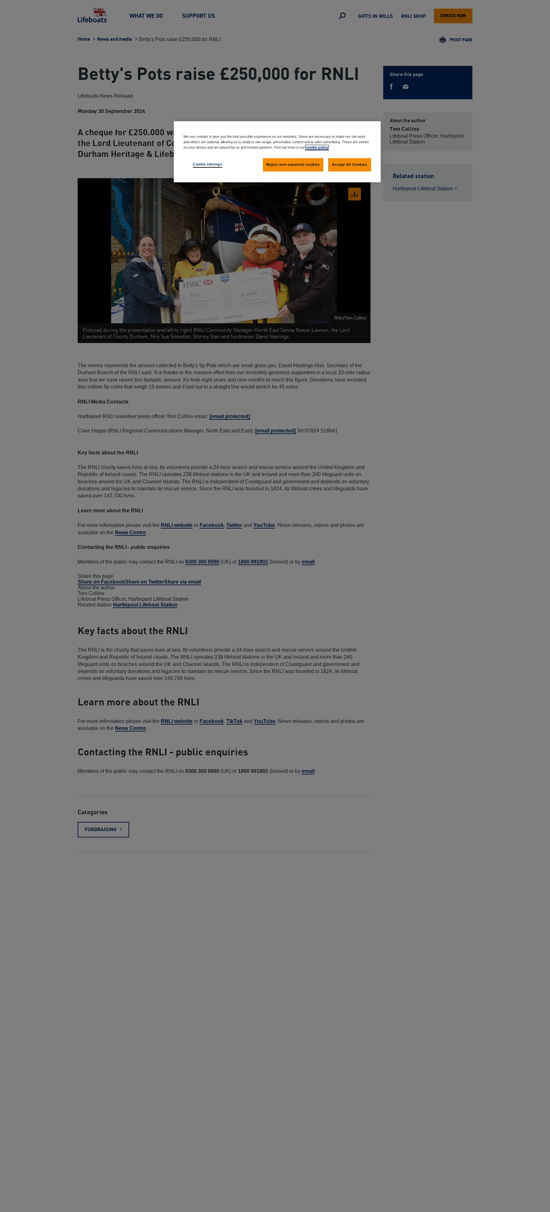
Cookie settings (207, 164)
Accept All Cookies (349, 164)
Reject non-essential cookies (293, 164)
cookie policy (317, 147)
